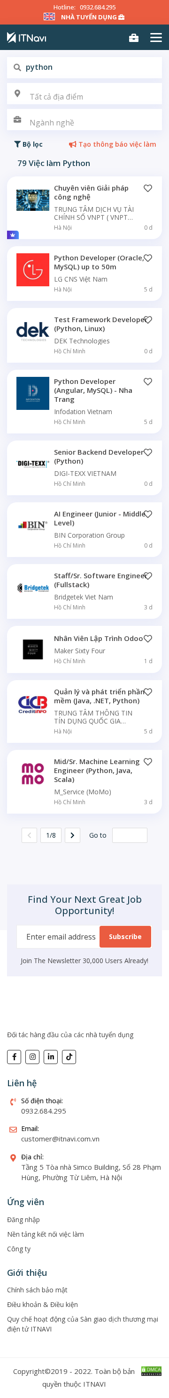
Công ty (19, 1248)
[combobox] (84, 93)
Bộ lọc (32, 144)
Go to (98, 835)
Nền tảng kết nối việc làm (45, 1234)
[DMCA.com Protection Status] (151, 1370)
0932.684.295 (97, 7)
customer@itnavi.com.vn (60, 1138)
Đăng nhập (23, 1219)
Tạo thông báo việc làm (116, 144)
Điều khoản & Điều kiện (42, 1304)
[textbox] (84, 97)
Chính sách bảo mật (37, 1289)
